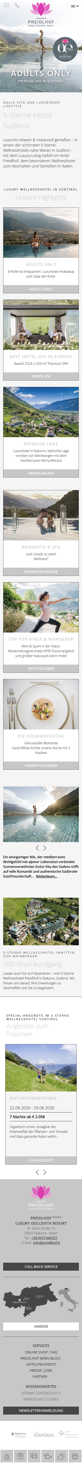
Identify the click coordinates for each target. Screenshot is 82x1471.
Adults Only (41, 289)
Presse (36, 1370)
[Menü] (6, 5)
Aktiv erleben (41, 668)
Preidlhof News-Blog (40, 1358)
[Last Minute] (7, 1456)
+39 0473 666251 (44, 1238)
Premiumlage (41, 473)
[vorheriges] (37, 848)
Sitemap (28, 1393)
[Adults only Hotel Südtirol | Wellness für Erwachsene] (41, 233)
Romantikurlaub (41, 571)
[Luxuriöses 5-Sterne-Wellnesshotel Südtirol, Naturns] (35, 1253)
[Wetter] (61, 1456)
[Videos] (48, 1456)
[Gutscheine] (20, 1456)
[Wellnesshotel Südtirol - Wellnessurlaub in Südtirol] (41, 325)
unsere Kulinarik (41, 765)
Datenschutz (49, 1393)
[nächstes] (45, 848)
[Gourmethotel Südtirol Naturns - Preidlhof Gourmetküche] (41, 704)
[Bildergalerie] (34, 1456)
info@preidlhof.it (46, 1242)
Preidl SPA (41, 376)
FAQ (54, 1352)
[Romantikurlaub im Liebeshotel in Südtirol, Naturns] (41, 515)
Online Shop (37, 1352)
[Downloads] (75, 1456)
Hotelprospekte (41, 1364)
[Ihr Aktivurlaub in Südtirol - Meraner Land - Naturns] (41, 607)
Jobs (48, 1370)
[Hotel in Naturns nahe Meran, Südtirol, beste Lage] (41, 412)
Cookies (52, 1399)
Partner (40, 1376)
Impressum (33, 1399)
